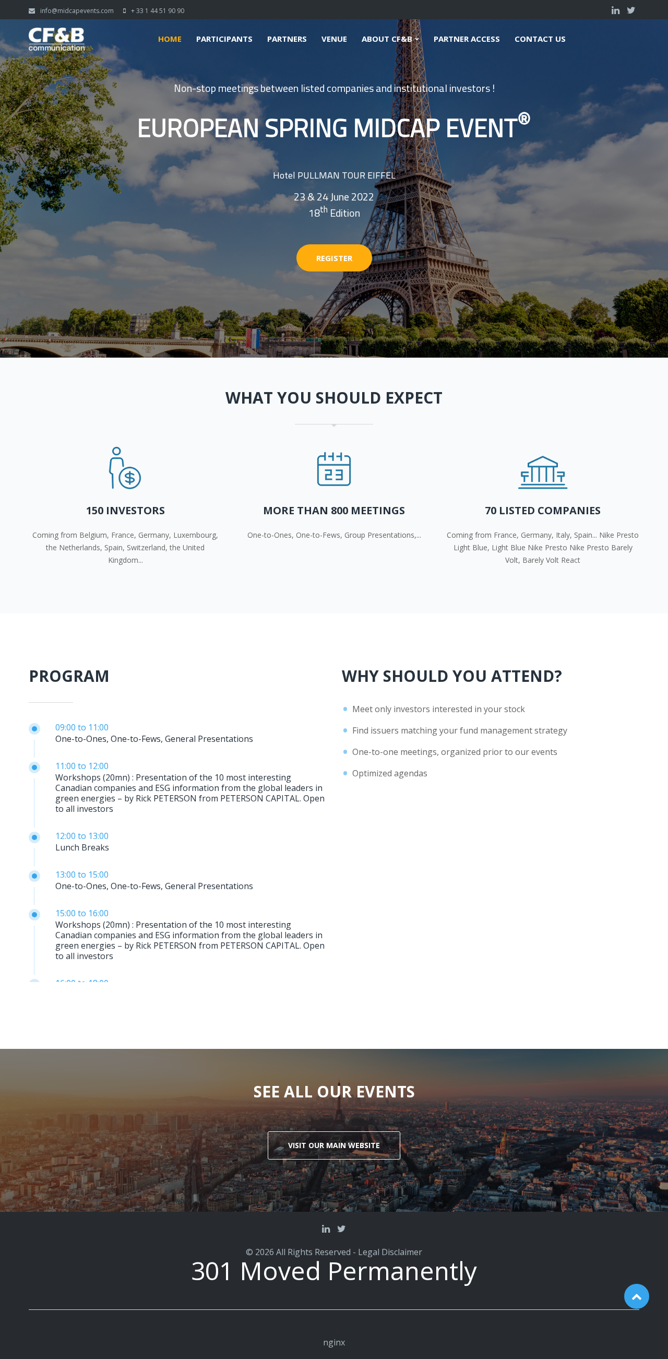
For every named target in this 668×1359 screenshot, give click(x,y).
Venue (334, 39)
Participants (224, 39)
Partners (287, 39)
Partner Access (467, 39)
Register (334, 258)
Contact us (540, 39)
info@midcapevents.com (77, 10)
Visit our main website (334, 1145)
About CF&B (387, 39)
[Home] (57, 34)
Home (170, 39)
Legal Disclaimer (390, 1252)
